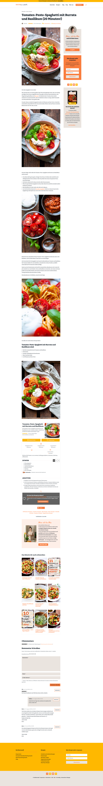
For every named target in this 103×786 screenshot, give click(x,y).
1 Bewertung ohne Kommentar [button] (47, 644)
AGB (52, 777)
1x (53, 460)
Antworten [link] (57, 690)
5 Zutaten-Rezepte (37, 511)
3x (58, 460)
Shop (17, 759)
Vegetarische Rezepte (48, 513)
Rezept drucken (32, 440)
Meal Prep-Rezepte (45, 762)
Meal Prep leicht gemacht (21, 757)
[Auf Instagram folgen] (71, 85)
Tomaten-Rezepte (38, 513)
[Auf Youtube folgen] (74, 85)
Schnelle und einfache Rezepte (48, 754)
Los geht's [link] (72, 49)
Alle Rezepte (44, 511)
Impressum (42, 777)
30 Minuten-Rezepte (27, 511)
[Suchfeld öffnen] (86, 5)
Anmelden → (61, 1)
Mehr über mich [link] (43, 544)
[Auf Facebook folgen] (68, 85)
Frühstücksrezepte (45, 760)
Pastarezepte (44, 755)
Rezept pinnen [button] (51, 440)
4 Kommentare (47, 23)
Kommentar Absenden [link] (55, 684)
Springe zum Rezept (57, 23)
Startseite (24, 11)
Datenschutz (48, 777)
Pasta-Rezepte (29, 11)
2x (56, 460)
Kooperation (18, 754)
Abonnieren (72, 76)
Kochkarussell (36, 777)
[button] (28, 23)
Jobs (54, 777)
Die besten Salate (45, 757)
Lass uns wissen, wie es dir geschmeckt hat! (36, 496)
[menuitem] (52, 5)
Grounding (58, 777)
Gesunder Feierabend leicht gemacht (24, 755)
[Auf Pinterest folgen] (77, 85)
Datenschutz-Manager (65, 777)
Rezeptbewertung (25, 654)
